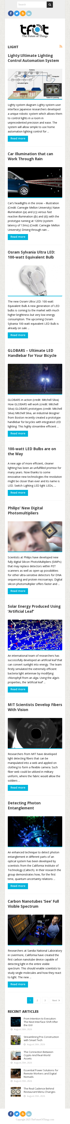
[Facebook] (11, 13)
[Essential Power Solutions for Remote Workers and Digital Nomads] (16, 1073)
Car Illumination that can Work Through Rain (30, 156)
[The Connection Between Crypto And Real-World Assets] (16, 1055)
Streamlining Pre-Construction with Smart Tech (41, 1038)
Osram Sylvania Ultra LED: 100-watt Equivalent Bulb (31, 255)
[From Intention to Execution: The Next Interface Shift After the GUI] (16, 1022)
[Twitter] (17, 13)
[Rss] (23, 13)
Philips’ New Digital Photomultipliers (25, 510)
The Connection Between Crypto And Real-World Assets (38, 1055)
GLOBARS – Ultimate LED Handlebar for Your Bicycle (32, 353)
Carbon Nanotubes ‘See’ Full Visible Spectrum (33, 904)
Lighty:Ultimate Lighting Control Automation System (33, 58)
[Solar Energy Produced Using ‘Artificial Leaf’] (35, 635)
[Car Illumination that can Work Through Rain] (35, 182)
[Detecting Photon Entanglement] (35, 831)
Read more (17, 138)
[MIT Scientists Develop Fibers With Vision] (35, 733)
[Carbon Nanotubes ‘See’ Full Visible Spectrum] (35, 930)
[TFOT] (35, 29)
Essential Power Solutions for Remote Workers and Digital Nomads (41, 1073)
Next (55, 1000)
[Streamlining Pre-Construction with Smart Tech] (16, 1040)
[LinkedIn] (29, 13)
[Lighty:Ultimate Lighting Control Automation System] (35, 84)
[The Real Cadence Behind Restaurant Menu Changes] (16, 1092)
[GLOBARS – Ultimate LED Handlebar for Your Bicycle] (35, 379)
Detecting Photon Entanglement (24, 805)
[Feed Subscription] (61, 46)
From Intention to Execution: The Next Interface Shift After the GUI (41, 1022)
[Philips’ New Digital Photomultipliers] (35, 536)
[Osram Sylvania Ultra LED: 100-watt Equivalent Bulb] (35, 280)
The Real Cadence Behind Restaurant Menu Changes (39, 1090)
